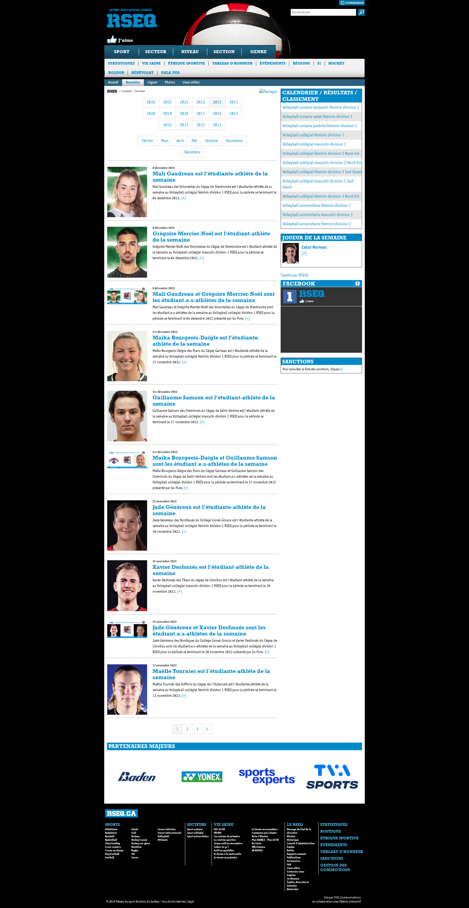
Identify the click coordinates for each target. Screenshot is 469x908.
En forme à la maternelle (227, 854)
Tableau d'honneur (232, 63)
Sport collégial (195, 833)
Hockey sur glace (140, 843)
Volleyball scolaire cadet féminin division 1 (318, 116)
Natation (136, 847)
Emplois (291, 875)
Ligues (152, 82)
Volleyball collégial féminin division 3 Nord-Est (321, 196)
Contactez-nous (295, 871)
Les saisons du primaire (227, 836)
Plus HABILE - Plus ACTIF (265, 840)
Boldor (116, 72)
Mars (165, 140)
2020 (151, 113)
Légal (190, 901)
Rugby (134, 850)
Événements (273, 63)
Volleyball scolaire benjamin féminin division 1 (321, 107)
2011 (217, 124)
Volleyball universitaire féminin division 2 (317, 223)
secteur (155, 51)
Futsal (134, 829)
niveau (190, 51)
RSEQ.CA (121, 813)
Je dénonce (293, 878)
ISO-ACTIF (219, 829)
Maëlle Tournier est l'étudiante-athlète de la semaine (211, 674)
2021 (233, 102)
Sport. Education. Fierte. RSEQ (133, 17)
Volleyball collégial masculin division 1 (314, 144)
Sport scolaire (195, 829)
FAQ (289, 864)
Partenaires (293, 861)
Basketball (111, 840)
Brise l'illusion (260, 836)
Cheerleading (112, 843)
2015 (233, 113)
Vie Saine (151, 63)
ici (341, 369)
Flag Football (112, 854)
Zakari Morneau (314, 247)
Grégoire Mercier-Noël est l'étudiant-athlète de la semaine (211, 236)
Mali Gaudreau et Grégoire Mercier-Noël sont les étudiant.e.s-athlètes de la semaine (214, 297)
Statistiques (121, 63)
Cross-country (113, 847)
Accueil (113, 82)
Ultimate (163, 840)
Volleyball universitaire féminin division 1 (317, 205)
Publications (294, 857)
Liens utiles (191, 82)
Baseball (110, 836)
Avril (180, 140)
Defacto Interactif (350, 901)
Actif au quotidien (224, 850)
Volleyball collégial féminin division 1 (313, 134)
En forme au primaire (225, 857)
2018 (184, 113)
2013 (184, 124)
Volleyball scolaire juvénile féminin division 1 (320, 125)
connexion (354, 2)
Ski (133, 854)
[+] (183, 198)
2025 (167, 102)
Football (109, 857)
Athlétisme (111, 829)
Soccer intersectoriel (169, 833)
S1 (319, 63)
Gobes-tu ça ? (221, 847)
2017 (200, 113)
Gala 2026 (170, 72)
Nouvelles (133, 82)
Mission (291, 836)
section (224, 51)
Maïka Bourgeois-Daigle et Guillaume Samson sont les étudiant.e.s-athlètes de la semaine (215, 460)
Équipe (290, 847)
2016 (217, 113)
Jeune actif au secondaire (228, 843)
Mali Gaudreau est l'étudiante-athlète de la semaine (210, 176)
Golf (133, 833)
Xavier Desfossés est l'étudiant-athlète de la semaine (211, 570)
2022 (217, 102)
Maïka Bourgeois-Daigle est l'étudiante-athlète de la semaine (206, 340)
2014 (167, 124)
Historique (293, 840)
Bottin (290, 850)
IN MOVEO (257, 850)
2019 (167, 113)
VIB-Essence (258, 847)
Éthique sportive (186, 63)
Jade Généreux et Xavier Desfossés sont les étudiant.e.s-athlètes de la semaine (209, 630)
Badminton (111, 833)
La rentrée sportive (225, 840)
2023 (200, 102)
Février (147, 140)
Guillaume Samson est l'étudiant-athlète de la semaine (214, 400)
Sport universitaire (198, 836)
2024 (184, 102)
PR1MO (217, 833)
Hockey (336, 63)
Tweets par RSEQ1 (295, 275)
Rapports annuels (296, 854)
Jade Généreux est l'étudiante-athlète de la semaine (209, 510)
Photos (170, 82)
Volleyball (126, 91)
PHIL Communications (347, 897)
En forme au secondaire (265, 829)
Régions (301, 63)
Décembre (192, 152)
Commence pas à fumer (264, 833)
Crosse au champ (114, 850)
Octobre (211, 140)
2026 (151, 102)
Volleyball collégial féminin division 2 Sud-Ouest (322, 171)
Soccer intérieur (167, 829)
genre (258, 51)
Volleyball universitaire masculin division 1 (318, 214)
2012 (200, 124)
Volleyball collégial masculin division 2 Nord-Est (322, 162)
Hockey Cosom (139, 840)
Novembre (234, 140)
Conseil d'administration (301, 843)
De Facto (256, 843)
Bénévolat (142, 72)
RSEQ (312, 293)
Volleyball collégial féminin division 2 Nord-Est (321, 153)
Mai (194, 140)
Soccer (135, 857)
